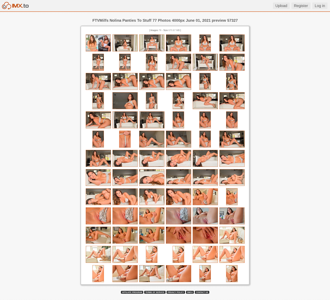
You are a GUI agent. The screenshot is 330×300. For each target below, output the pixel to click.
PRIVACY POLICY (176, 292)
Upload (281, 6)
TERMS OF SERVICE (154, 292)
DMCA (190, 292)
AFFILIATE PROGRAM (132, 292)
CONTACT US (202, 292)
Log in (320, 6)
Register (301, 6)
